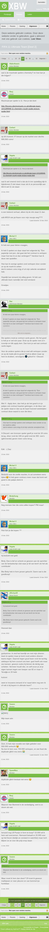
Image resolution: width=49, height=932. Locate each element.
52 (36, 58)
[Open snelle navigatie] (47, 26)
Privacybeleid (44, 927)
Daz (10, 301)
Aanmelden (41, 2)
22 (16, 58)
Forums (19, 14)
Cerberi (12, 128)
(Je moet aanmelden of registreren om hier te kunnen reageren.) (28, 900)
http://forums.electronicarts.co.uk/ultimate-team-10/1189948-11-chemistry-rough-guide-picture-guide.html (21, 109)
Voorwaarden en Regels (31, 927)
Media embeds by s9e (28, 929)
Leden (29, 14)
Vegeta (12, 155)
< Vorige (3, 58)
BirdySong (13, 496)
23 (19, 58)
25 (26, 58)
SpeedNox (13, 770)
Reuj (11, 92)
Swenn (12, 704)
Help (45, 923)
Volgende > (42, 58)
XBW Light (5, 923)
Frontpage (7, 14)
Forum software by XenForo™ (10, 929)
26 (30, 58)
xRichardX (13, 593)
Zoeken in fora (10, 20)
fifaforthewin (14, 64)
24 (23, 58)
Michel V (12, 236)
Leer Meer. (36, 39)
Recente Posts (25, 20)
